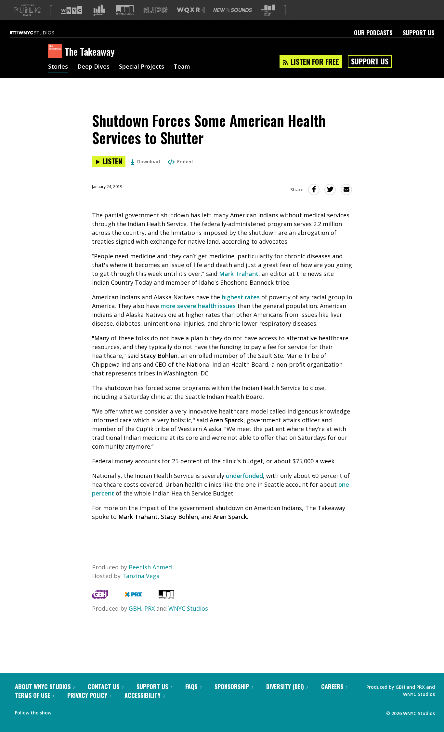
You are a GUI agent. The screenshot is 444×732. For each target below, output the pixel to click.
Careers (332, 686)
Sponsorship (232, 686)
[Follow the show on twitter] (73, 711)
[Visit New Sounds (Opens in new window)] (232, 10)
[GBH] (100, 596)
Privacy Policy (87, 695)
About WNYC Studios (43, 686)
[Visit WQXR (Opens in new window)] (190, 10)
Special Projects (141, 67)
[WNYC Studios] (166, 596)
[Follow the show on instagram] (86, 711)
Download (148, 161)
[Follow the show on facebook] (61, 711)
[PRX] (133, 596)
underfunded (244, 476)
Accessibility (142, 695)
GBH (135, 608)
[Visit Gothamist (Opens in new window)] (99, 10)
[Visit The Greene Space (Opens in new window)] (268, 10)
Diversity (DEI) (285, 686)
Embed (185, 161)
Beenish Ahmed (150, 567)
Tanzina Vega (141, 576)
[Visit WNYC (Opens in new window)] (71, 10)
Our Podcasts (373, 32)
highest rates (241, 297)
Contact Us (103, 686)
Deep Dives (93, 67)
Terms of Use (32, 695)
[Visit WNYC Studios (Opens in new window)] (125, 10)
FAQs (191, 686)
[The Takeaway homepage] (56, 51)
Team (182, 67)
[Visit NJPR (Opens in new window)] (155, 10)
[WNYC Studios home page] (40, 32)
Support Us (418, 32)
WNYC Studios (188, 608)
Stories (58, 67)
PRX (149, 608)
